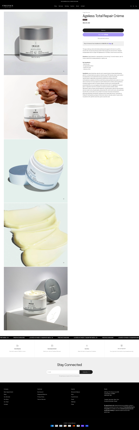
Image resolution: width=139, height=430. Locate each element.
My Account (40, 392)
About (77, 6)
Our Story (87, 348)
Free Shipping (17, 348)
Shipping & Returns (42, 394)
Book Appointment (52, 348)
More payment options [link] (103, 38)
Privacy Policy (40, 396)
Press (72, 404)
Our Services (7, 396)
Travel (72, 399)
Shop (55, 6)
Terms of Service (41, 399)
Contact (83, 6)
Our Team (6, 401)
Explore (72, 6)
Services (61, 6)
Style (72, 394)
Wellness (73, 401)
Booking (67, 6)
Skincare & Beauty (75, 392)
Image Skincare (86, 12)
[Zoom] (63, 71)
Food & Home (74, 396)
